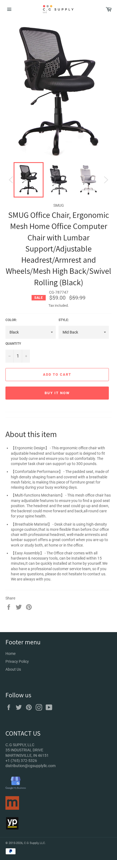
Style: (64, 320)
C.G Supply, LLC (34, 843)
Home (10, 653)
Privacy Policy (17, 661)
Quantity (13, 344)
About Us (13, 669)
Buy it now (57, 393)
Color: (11, 320)
